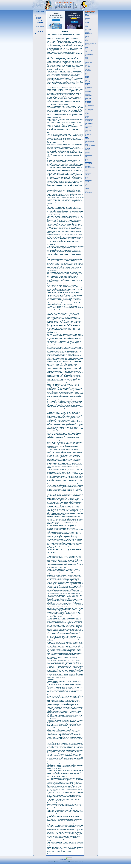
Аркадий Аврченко (40, 15)
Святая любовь (88, 149)
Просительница (88, 130)
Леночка (86, 67)
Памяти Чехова (88, 99)
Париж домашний (88, 101)
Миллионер (87, 77)
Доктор (86, 48)
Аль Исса (87, 15)
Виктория (87, 36)
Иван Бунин (40, 31)
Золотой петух (87, 55)
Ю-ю (86, 191)
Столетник (87, 160)
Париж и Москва (88, 103)
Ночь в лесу (87, 92)
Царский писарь (88, 182)
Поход (86, 127)
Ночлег (86, 88)
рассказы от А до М (39, 17)
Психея (86, 131)
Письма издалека (40, 14)
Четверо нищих (88, 185)
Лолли (86, 73)
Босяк (86, 25)
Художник (87, 181)
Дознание (87, 47)
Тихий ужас (87, 174)
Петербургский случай (89, 110)
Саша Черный (39, 22)
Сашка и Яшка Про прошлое (90, 145)
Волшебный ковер (88, 37)
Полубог (86, 117)
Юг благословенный (88, 192)
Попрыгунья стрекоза (89, 119)
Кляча (86, 63)
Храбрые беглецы (88, 180)
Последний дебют (88, 121)
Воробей (86, 40)
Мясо (86, 80)
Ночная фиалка (88, 91)
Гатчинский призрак (88, 41)
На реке (86, 84)
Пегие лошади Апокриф (89, 105)
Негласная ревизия (88, 87)
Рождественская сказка (89, 141)
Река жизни (87, 138)
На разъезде (87, 83)
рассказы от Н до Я (39, 18)
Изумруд (86, 58)
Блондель (87, 22)
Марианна (87, 76)
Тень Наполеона (88, 173)
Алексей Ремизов (39, 29)
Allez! (86, 14)
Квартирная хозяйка (88, 62)
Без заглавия (87, 18)
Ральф (86, 137)
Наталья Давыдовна (88, 85)
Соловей (86, 159)
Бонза (86, 23)
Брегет (86, 26)
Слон (86, 156)
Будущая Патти (88, 29)
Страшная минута (88, 163)
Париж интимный (88, 102)
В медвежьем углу (88, 33)
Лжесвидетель (87, 69)
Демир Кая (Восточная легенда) (90, 43)
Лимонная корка (88, 70)
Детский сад (87, 44)
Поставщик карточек (89, 124)
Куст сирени (87, 66)
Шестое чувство (88, 189)
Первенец (87, 106)
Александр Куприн (39, 33)
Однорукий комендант (89, 95)
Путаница (87, 135)
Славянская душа (88, 155)
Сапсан (86, 144)
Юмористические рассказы (39, 13)
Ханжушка (87, 178)
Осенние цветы (88, 98)
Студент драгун (88, 166)
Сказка (86, 153)
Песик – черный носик (89, 109)
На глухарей (87, 81)
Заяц (86, 51)
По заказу (87, 113)
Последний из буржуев (89, 123)
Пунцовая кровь (88, 134)
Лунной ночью (87, 74)
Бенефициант (87, 19)
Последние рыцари (88, 120)
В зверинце (87, 30)
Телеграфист (87, 171)
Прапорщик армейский (89, 128)
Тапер (86, 170)
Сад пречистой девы (89, 142)
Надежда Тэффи (40, 11)
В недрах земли (88, 34)
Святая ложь (87, 148)
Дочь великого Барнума (89, 50)
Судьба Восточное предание (90, 167)
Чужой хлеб (87, 188)
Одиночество (87, 94)
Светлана (87, 146)
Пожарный (87, 116)
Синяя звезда (87, 152)
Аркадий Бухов (40, 20)
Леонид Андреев (40, 26)
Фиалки (86, 177)
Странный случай (88, 162)
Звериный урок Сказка (89, 54)
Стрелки (86, 164)
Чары (86, 184)
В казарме (87, 32)
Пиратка (86, 112)
